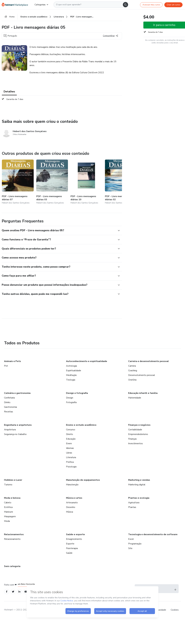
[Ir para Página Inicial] (16, 4)
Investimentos (135, 443)
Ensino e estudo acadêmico (81, 425)
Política (70, 462)
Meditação (71, 375)
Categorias (40, 4)
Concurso (70, 429)
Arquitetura (10, 429)
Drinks (7, 402)
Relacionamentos (14, 534)
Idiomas (70, 448)
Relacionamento (12, 539)
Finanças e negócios (139, 425)
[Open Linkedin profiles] (19, 592)
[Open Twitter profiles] (13, 592)
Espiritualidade (73, 370)
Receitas (8, 411)
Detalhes (9, 91)
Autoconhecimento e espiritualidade (86, 361)
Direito (69, 434)
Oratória (132, 379)
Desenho (70, 507)
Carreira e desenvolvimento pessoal (148, 361)
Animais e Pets (12, 361)
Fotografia (71, 402)
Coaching (132, 370)
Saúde (69, 553)
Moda (7, 521)
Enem (69, 443)
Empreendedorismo (138, 434)
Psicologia (71, 466)
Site (130, 548)
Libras (69, 452)
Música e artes (74, 498)
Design (69, 397)
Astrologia (71, 365)
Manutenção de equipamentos (83, 480)
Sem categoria (12, 566)
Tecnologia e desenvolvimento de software (152, 534)
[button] (59, 230)
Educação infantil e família (143, 393)
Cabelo (7, 502)
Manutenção (72, 484)
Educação (71, 438)
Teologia (70, 379)
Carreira (132, 365)
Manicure (8, 511)
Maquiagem (10, 516)
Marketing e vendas (139, 480)
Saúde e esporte (75, 534)
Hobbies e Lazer (13, 480)
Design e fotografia (77, 393)
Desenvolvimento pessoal (141, 375)
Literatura (71, 457)
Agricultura (133, 502)
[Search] (125, 4)
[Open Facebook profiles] (7, 592)
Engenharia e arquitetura (18, 425)
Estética (8, 507)
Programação (134, 543)
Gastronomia (10, 407)
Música (69, 511)
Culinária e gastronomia (17, 393)
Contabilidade (135, 429)
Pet (6, 365)
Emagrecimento (74, 539)
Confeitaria (9, 397)
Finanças (132, 438)
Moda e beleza (12, 498)
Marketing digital (136, 484)
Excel (131, 539)
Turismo (8, 484)
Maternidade (134, 397)
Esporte (70, 543)
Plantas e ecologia (138, 498)
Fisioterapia (72, 548)
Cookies (175, 609)
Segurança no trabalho (15, 434)
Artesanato (72, 502)
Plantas (132, 507)
